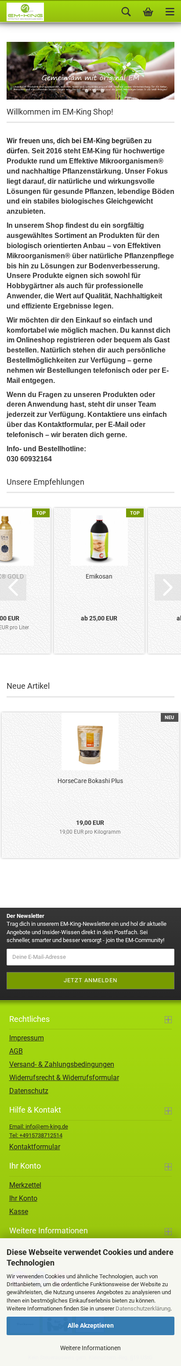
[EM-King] (22, 12)
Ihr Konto (23, 1198)
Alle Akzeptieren (91, 1325)
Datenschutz (28, 1091)
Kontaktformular (34, 1147)
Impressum (26, 1038)
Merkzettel (25, 1185)
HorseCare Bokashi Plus (90, 780)
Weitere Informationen (90, 1347)
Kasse (18, 1211)
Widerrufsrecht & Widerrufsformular (64, 1077)
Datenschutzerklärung (143, 1308)
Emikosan (99, 576)
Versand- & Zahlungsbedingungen (61, 1064)
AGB (16, 1051)
